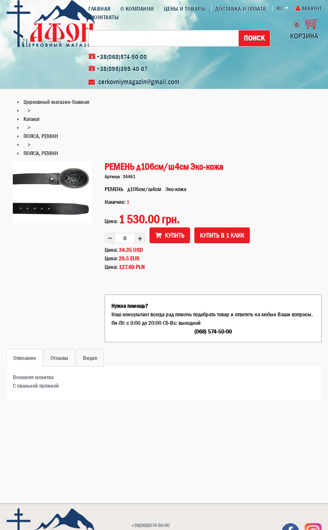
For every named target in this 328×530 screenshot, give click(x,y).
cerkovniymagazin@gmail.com (138, 81)
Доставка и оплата (240, 8)
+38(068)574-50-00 (122, 56)
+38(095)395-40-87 (122, 68)
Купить (174, 235)
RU (279, 8)
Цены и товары (185, 8)
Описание (24, 357)
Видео (90, 357)
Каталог (31, 118)
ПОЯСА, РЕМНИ (40, 135)
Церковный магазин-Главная (56, 101)
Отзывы (59, 357)
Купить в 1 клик (222, 235)
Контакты (106, 17)
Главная (99, 8)
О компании (137, 8)
